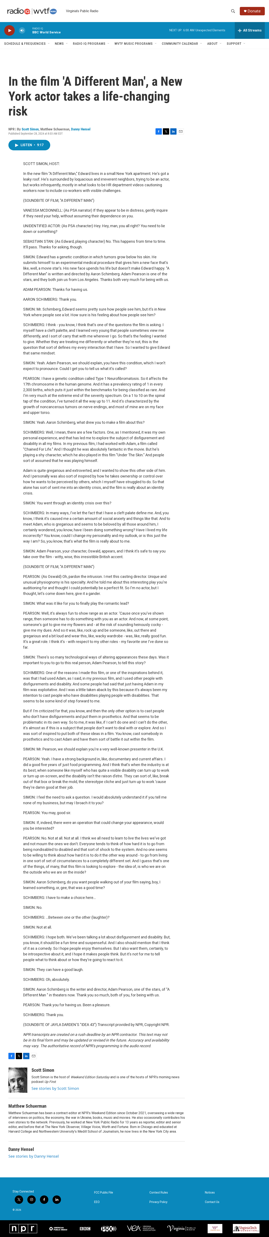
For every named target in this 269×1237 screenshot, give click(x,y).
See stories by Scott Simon (55, 1088)
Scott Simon (30, 129)
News (59, 43)
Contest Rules (158, 1192)
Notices (210, 1192)
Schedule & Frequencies (25, 43)
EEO (97, 1202)
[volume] (22, 30)
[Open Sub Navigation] (49, 43)
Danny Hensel (80, 129)
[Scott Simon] (17, 1080)
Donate (254, 11)
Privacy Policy (158, 1202)
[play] (9, 30)
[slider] (28, 30)
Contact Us (212, 1202)
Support (234, 43)
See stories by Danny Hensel (33, 1156)
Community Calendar (180, 43)
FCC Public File (103, 1192)
